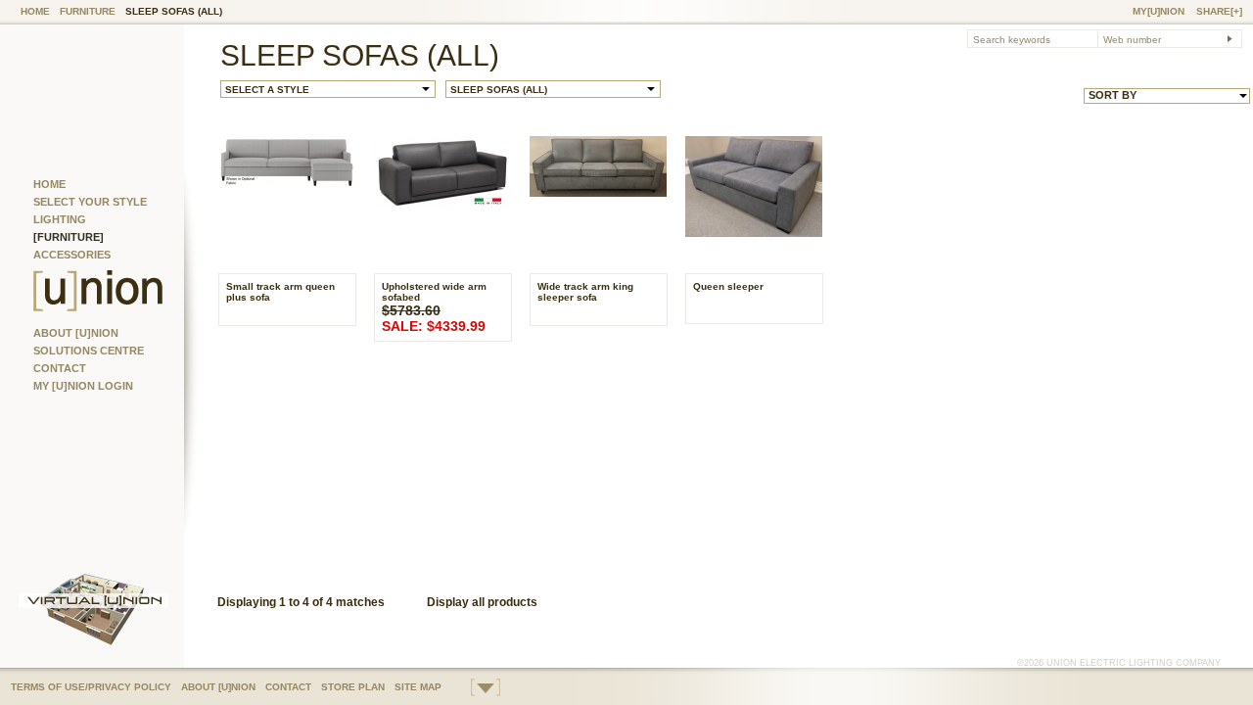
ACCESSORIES (72, 254)
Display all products (482, 602)
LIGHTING (59, 219)
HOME (35, 11)
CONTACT (59, 368)
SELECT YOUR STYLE (90, 202)
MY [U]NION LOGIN (83, 386)
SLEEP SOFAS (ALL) (173, 11)
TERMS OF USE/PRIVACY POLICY (91, 687)
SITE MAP (417, 687)
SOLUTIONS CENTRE (88, 350)
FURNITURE (88, 11)
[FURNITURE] (68, 237)
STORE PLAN (353, 687)
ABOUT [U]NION (75, 333)
